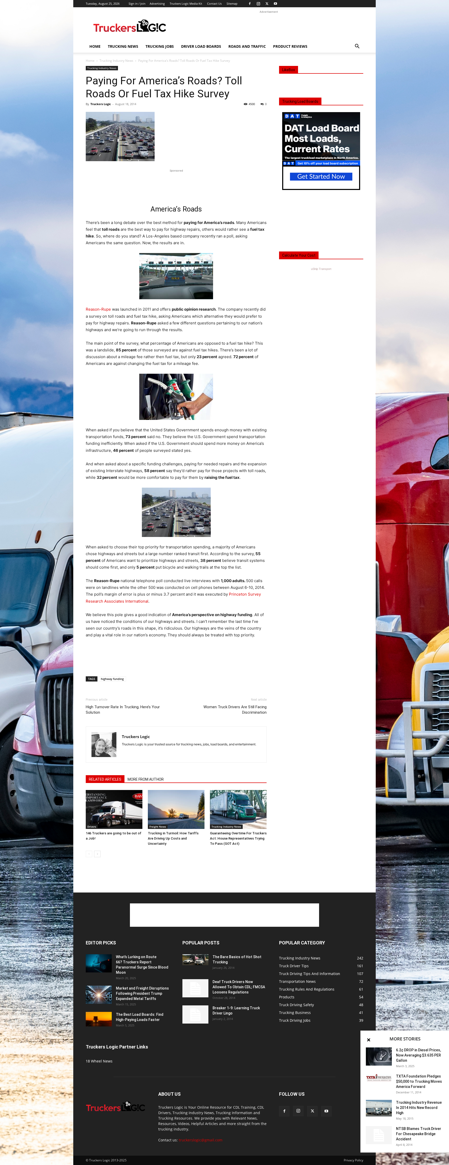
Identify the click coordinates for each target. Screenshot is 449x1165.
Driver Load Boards (201, 46)
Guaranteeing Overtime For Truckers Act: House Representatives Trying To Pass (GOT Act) (238, 838)
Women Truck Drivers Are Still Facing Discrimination (235, 710)
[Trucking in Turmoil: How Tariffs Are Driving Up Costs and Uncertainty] (176, 809)
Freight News (157, 826)
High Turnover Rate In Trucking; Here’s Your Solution (123, 710)
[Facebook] (250, 3)
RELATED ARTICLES (105, 779)
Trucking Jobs (160, 46)
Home (95, 46)
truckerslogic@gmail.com (200, 1139)
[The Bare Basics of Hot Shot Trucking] (195, 959)
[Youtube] (275, 3)
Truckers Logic (100, 104)
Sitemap (232, 3)
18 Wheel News (99, 1061)
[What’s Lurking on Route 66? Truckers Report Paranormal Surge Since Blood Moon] (99, 963)
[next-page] (97, 854)
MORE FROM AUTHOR (146, 779)
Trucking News (123, 46)
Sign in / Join (137, 3)
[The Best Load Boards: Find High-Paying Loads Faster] (99, 1019)
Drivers (91, 826)
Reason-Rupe (98, 309)
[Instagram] (258, 3)
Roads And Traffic (247, 46)
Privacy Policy (353, 1160)
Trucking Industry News (116, 60)
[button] (357, 46)
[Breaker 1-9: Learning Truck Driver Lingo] (195, 1014)
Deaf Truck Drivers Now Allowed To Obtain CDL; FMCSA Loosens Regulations (239, 987)
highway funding (112, 679)
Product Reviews (290, 46)
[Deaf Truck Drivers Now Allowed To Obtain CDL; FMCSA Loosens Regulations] (195, 988)
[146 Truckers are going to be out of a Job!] (114, 809)
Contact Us (214, 3)
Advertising (157, 3)
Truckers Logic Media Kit (186, 3)
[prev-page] (89, 854)
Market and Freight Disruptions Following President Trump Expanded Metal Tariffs (142, 993)
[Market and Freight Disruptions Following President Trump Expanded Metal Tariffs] (99, 995)
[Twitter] (267, 3)
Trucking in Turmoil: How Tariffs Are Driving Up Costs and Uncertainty (173, 838)
